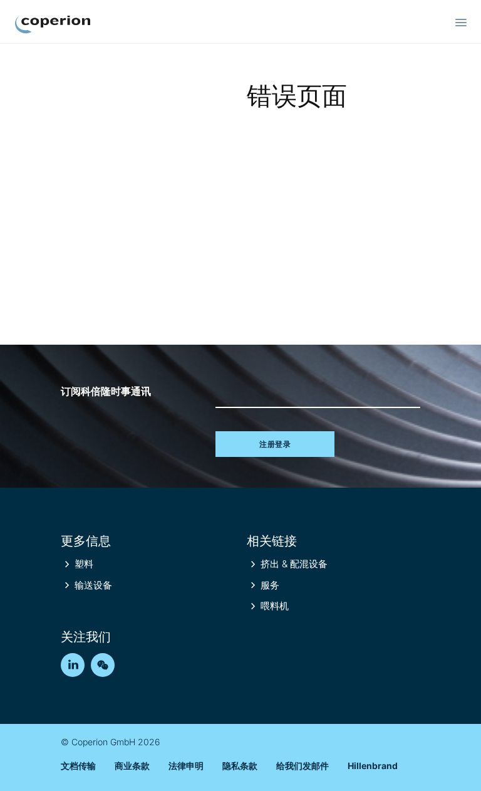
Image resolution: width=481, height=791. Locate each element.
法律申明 (186, 765)
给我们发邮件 (302, 765)
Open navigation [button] (461, 22)
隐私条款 (239, 765)
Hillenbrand (373, 765)
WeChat (103, 665)
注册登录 (275, 444)
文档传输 (78, 765)
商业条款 (132, 765)
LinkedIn (73, 665)
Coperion (52, 24)
